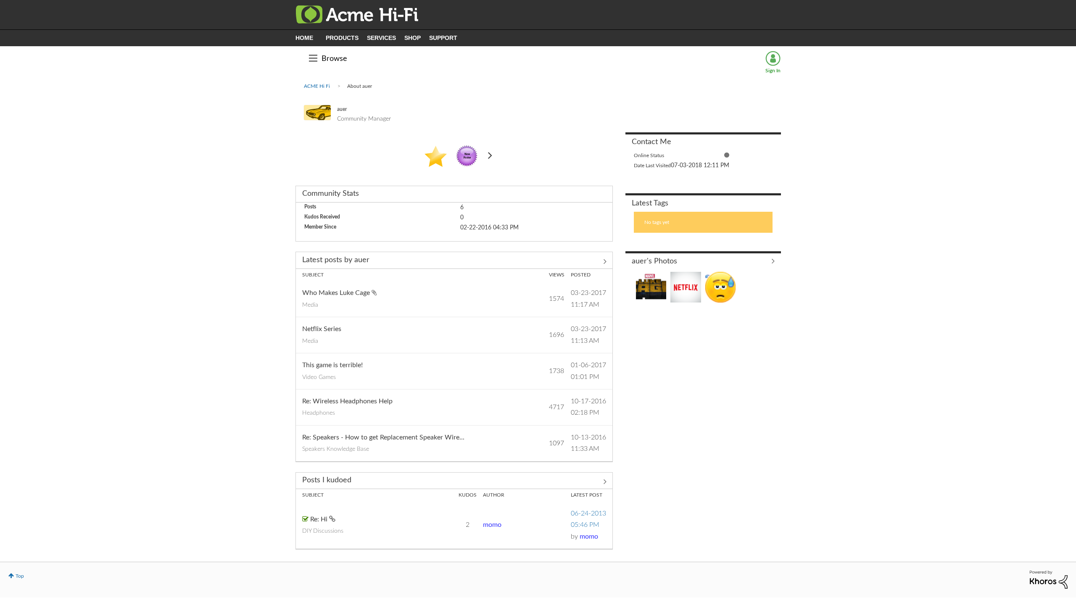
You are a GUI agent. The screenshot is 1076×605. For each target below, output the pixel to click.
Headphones (318, 413)
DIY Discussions (322, 531)
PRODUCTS (342, 37)
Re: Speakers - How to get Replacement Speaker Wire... (383, 437)
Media (310, 305)
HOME (304, 37)
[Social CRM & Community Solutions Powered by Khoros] (1049, 578)
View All (703, 261)
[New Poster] (467, 156)
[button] (651, 287)
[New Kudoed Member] (435, 156)
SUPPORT (443, 37)
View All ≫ (454, 261)
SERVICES (381, 37)
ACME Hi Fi (317, 86)
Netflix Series (321, 329)
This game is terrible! (332, 365)
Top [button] (20, 576)
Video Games (319, 377)
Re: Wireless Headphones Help (347, 401)
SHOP (412, 37)
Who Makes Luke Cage (337, 292)
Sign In (773, 70)
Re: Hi (319, 519)
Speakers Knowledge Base (335, 449)
